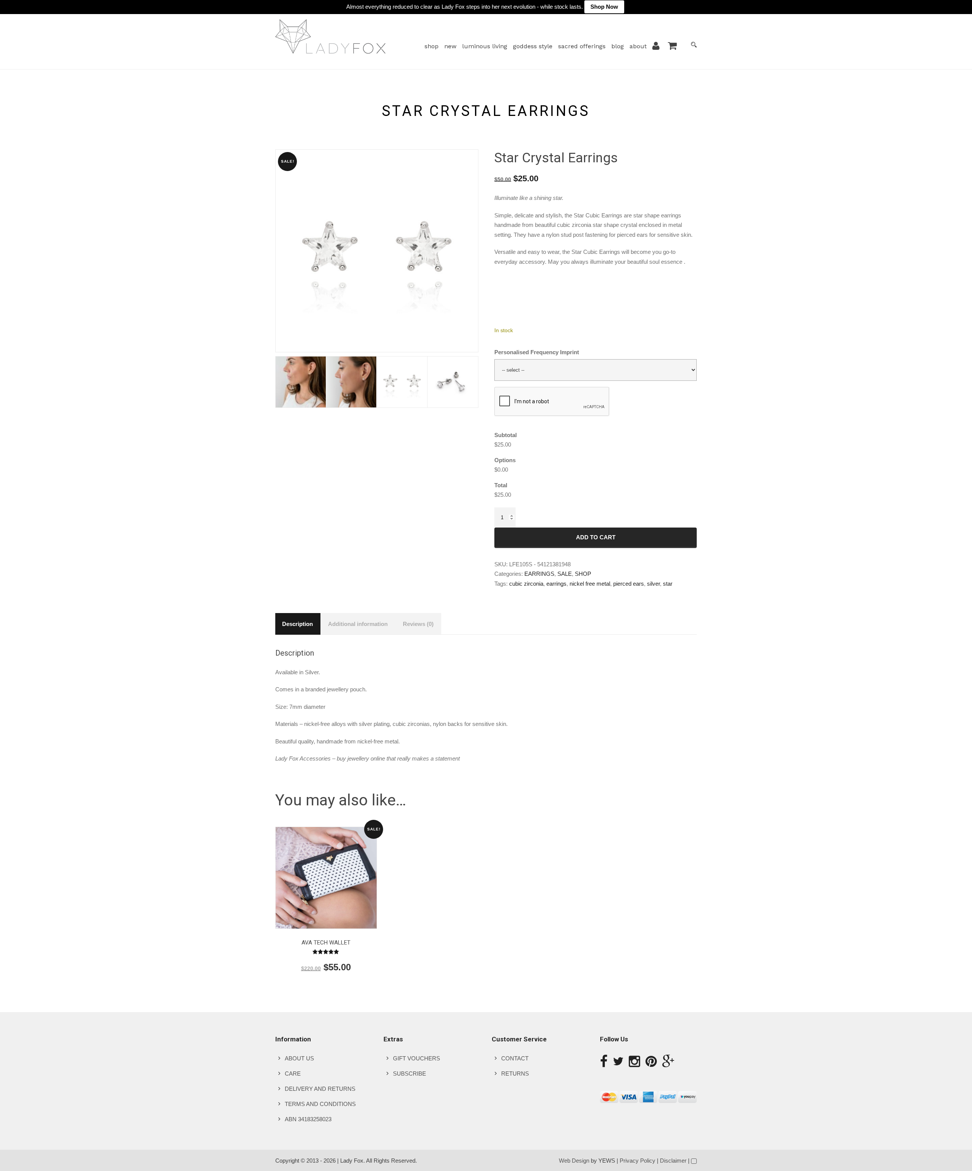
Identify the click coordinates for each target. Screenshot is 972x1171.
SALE (564, 573)
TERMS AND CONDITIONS (320, 1104)
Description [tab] (297, 624)
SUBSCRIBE (409, 1073)
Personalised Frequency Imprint (536, 352)
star (667, 583)
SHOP (431, 46)
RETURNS (515, 1073)
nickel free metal (590, 583)
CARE (293, 1073)
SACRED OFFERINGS (582, 46)
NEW (450, 46)
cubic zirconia (526, 583)
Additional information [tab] (358, 624)
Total (500, 485)
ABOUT (638, 46)
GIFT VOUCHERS (416, 1058)
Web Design (574, 1160)
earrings (556, 583)
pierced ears (628, 583)
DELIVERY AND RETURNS (320, 1088)
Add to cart (595, 537)
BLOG (617, 46)
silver (653, 583)
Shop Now (604, 6)
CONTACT (515, 1058)
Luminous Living (484, 46)
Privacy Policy (637, 1160)
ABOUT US (299, 1058)
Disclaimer (673, 1160)
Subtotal (505, 435)
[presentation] (552, 402)
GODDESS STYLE (532, 46)
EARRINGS (539, 573)
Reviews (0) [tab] (418, 624)
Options (505, 460)
